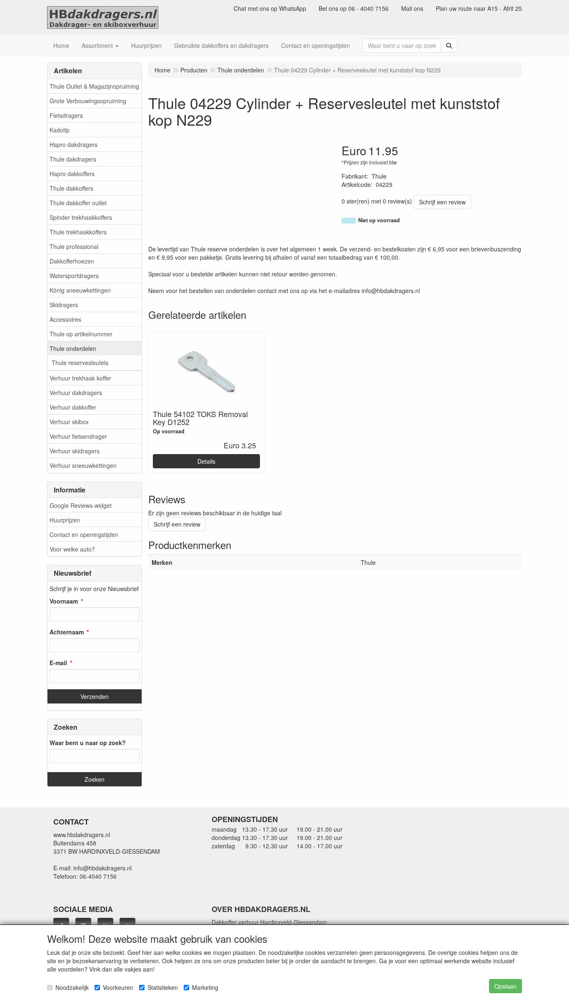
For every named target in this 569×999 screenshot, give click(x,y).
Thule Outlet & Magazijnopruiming (94, 86)
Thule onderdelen (73, 348)
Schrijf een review (442, 202)
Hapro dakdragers (73, 144)
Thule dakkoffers (71, 188)
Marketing (205, 987)
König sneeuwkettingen (80, 290)
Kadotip (60, 130)
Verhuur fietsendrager (78, 436)
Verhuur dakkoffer (73, 407)
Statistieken (162, 987)
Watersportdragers (74, 275)
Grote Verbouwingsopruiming (88, 101)
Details (206, 461)
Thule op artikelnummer (81, 334)
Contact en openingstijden (84, 534)
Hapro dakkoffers (72, 173)
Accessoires (65, 319)
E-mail (58, 663)
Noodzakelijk (72, 987)
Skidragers (64, 305)
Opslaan (505, 986)
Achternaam (67, 632)
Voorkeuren (118, 987)
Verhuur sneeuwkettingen (83, 465)
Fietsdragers (66, 115)
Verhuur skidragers (75, 451)
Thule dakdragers (73, 159)
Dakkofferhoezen (72, 261)
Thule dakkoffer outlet (78, 203)
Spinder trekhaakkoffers (81, 217)
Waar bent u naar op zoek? (88, 742)
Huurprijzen (65, 520)
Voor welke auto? (72, 549)
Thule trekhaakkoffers (78, 232)
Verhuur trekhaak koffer (80, 378)
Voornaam (64, 601)
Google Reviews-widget (81, 505)
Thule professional (74, 246)
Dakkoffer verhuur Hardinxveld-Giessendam (269, 922)
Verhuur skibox (69, 421)
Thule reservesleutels (80, 362)
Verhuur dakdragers (76, 392)
